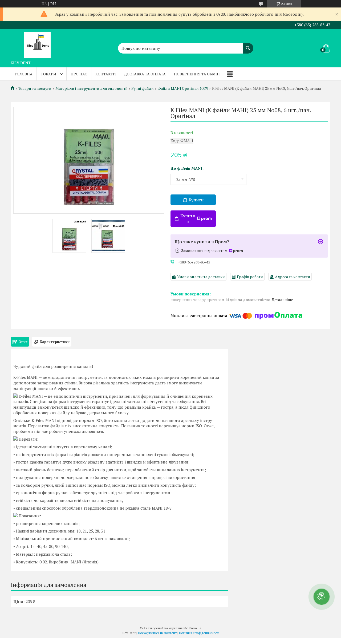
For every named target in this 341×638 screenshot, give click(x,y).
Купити (196, 200)
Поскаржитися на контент (157, 633)
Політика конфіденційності (199, 633)
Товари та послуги (34, 88)
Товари (48, 73)
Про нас (79, 73)
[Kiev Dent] (37, 43)
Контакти (105, 73)
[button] (322, 597)
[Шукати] (248, 45)
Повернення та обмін (197, 73)
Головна (24, 73)
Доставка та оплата (145, 73)
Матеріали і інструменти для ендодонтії (91, 88)
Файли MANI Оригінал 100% (183, 88)
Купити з (187, 219)
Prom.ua (195, 628)
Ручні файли (142, 88)
